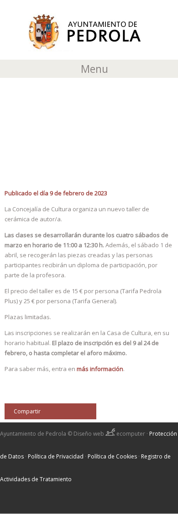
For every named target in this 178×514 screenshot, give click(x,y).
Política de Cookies (112, 456)
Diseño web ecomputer (110, 434)
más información (100, 369)
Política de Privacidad (56, 456)
